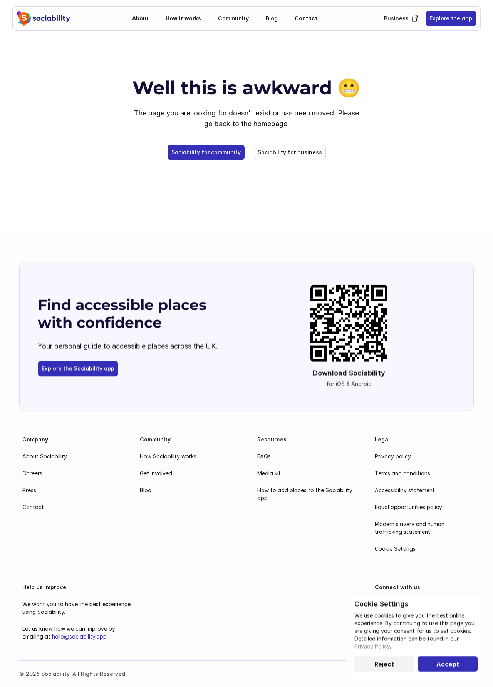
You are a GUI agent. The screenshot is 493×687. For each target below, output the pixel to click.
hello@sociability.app (79, 636)
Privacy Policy (372, 646)
